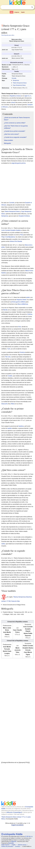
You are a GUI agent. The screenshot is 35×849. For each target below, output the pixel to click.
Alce (19, 327)
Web (11, 12)
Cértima (29, 314)
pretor (28, 297)
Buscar (32, 7)
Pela (21, 235)
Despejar (28, 7)
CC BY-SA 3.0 (28, 836)
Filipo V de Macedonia (8, 237)
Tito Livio (8, 357)
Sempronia (16, 80)
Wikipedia (13, 841)
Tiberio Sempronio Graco (20, 83)
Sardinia (21, 426)
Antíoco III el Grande (16, 241)
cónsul (13, 102)
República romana (15, 96)
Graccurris (4, 404)
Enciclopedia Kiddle (12, 834)
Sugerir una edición (17, 825)
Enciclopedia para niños (8, 35)
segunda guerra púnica (18, 163)
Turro (8, 349)
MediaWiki (11, 843)
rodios (3, 544)
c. (12, 67)
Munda (5, 310)
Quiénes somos (22, 844)
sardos (10, 428)
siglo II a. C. (28, 96)
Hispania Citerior (21, 300)
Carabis (10, 376)
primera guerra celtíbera (18, 302)
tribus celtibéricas (22, 304)
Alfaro (12, 404)
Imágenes (16, 12)
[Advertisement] (17, 18)
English (23, 12)
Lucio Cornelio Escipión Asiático (11, 230)
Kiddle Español (5, 844)
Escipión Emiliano (24, 216)
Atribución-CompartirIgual (14, 812)
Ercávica (22, 352)
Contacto (17, 846)
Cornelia (14, 78)
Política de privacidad (7, 846)
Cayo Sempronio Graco (19, 85)
